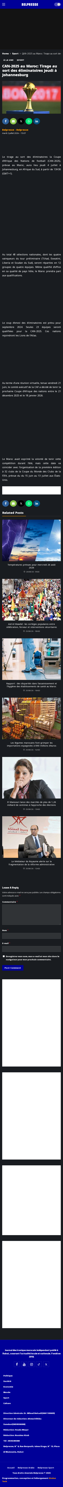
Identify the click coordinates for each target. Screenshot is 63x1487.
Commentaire (10, 901)
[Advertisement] (31, 490)
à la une (8, 60)
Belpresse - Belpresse (15, 130)
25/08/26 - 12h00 (33, 868)
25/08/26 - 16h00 (33, 690)
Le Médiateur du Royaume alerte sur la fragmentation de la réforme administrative (32, 862)
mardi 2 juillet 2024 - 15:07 (14, 133)
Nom (5, 930)
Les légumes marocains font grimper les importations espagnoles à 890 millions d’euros (31, 744)
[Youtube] (24, 1364)
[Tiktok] (39, 1364)
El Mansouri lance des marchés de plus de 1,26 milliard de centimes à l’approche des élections (31, 803)
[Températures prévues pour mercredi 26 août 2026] (31, 540)
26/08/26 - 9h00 (32, 571)
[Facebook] (17, 1364)
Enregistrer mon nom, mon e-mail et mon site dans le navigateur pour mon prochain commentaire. (32, 958)
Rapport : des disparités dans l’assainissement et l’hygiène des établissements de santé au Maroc (31, 685)
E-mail (6, 943)
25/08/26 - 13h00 (33, 809)
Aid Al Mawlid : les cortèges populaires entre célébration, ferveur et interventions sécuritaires (31, 625)
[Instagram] (31, 1364)
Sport (20, 60)
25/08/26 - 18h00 (33, 631)
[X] (46, 1364)
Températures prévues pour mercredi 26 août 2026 (31, 566)
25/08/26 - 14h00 (33, 749)
